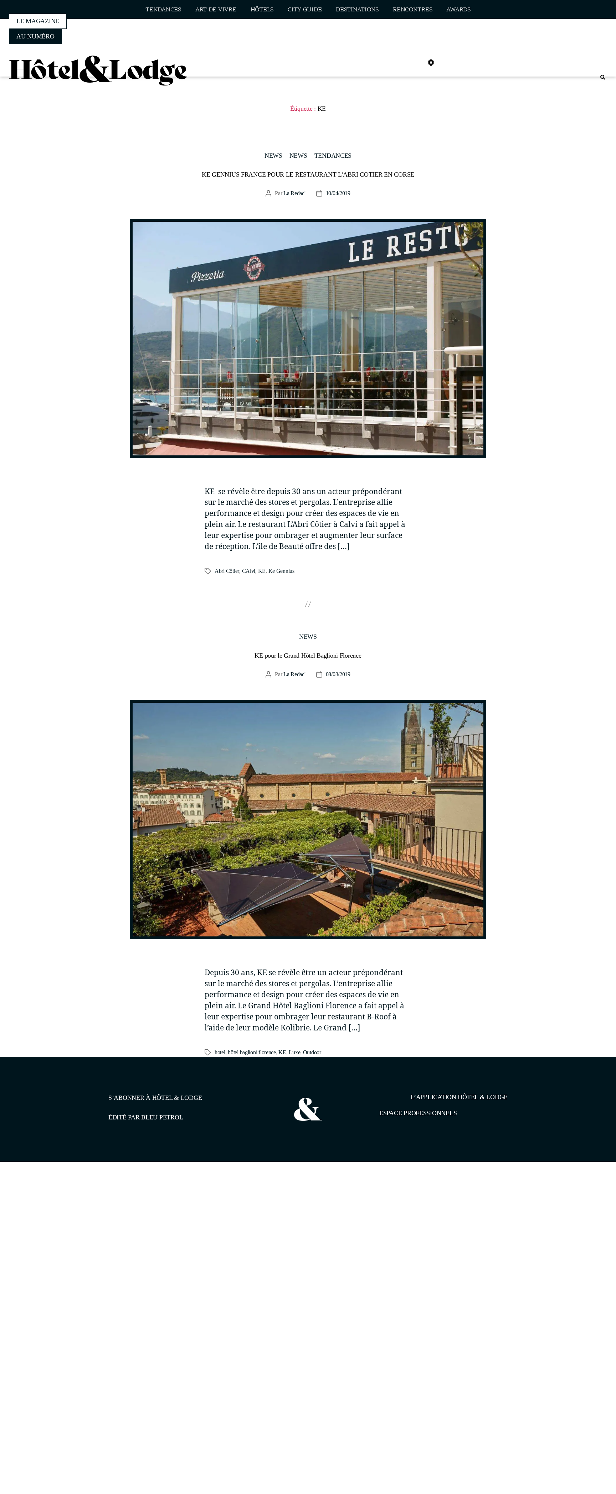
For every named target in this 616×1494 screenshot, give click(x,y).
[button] (602, 77)
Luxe (294, 1052)
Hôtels (262, 9)
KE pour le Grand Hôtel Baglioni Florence (308, 655)
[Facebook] (384, 63)
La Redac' (294, 193)
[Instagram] (399, 63)
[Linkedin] (415, 63)
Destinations (357, 9)
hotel (220, 1052)
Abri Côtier (227, 571)
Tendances (163, 9)
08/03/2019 (338, 674)
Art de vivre (215, 9)
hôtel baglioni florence (252, 1052)
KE (262, 571)
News (273, 155)
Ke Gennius (281, 571)
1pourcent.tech (154, 1198)
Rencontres (412, 9)
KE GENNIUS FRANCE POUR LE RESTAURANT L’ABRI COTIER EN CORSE (308, 174)
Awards (458, 9)
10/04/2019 (338, 193)
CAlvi (249, 571)
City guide (305, 9)
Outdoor (312, 1052)
